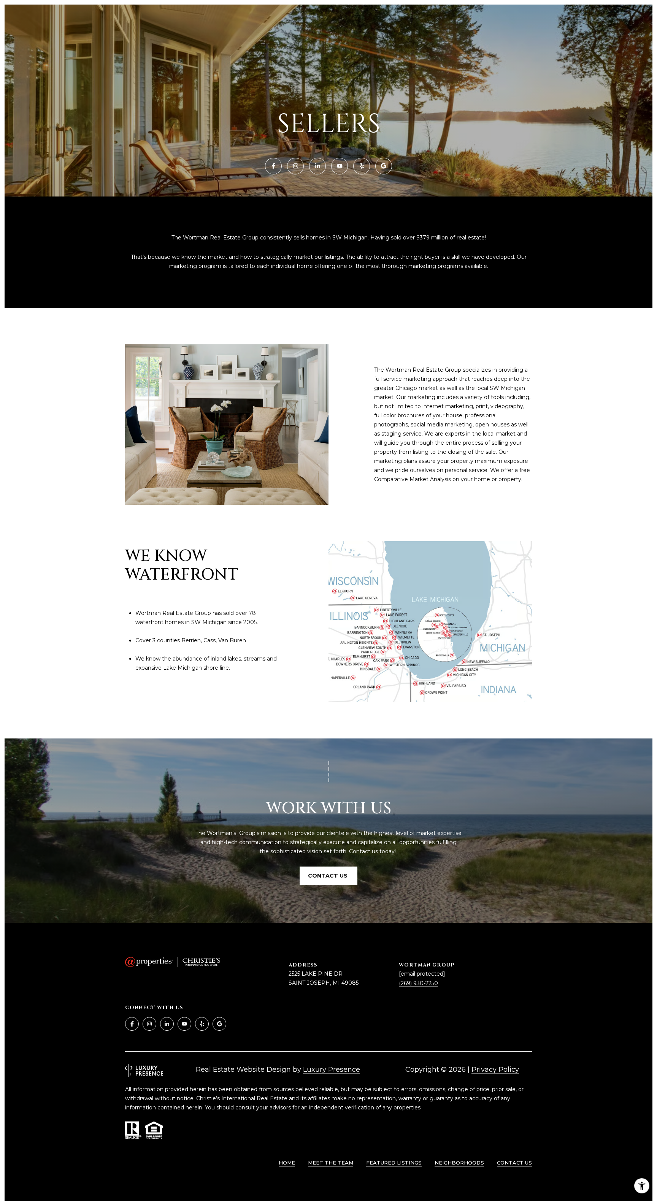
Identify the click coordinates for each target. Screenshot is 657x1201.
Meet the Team (330, 1163)
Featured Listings (394, 1163)
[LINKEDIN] (317, 166)
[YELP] (361, 166)
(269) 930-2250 (418, 983)
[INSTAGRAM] (295, 166)
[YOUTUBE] (339, 166)
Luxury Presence (331, 1069)
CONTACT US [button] (328, 875)
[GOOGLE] (383, 166)
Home (287, 1163)
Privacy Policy (495, 1069)
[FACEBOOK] (273, 166)
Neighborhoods (459, 1163)
